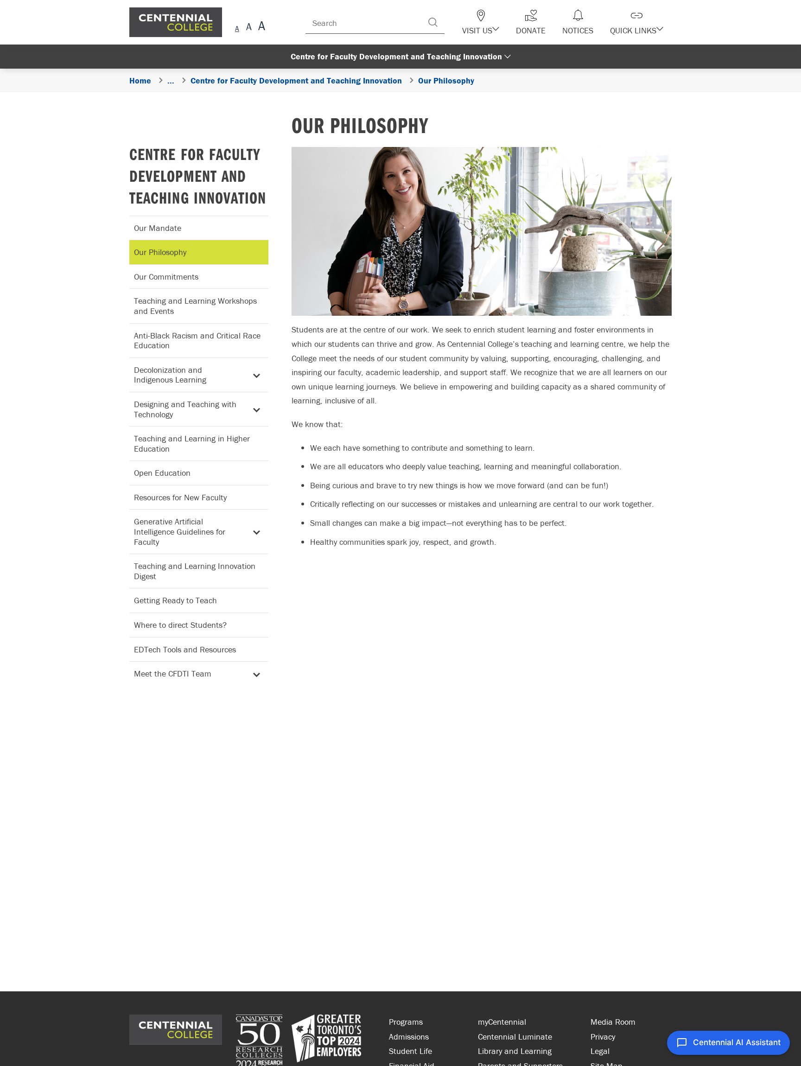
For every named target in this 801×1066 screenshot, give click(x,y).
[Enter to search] (451, 22)
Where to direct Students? (180, 624)
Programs (406, 1021)
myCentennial (502, 1021)
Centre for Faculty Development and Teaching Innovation (198, 175)
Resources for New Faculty (180, 497)
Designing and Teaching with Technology (185, 409)
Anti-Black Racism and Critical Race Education (197, 340)
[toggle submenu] (255, 374)
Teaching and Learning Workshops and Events (195, 305)
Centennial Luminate (515, 1036)
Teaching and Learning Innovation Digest (194, 571)
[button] (497, 22)
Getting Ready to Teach (175, 600)
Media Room (613, 1021)
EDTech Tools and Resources (185, 649)
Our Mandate (157, 228)
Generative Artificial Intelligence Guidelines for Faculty (179, 531)
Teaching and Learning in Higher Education (192, 443)
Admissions (409, 1036)
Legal (600, 1051)
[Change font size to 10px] (248, 27)
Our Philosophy (160, 252)
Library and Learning (515, 1051)
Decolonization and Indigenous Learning (170, 374)
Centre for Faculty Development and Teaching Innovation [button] (396, 56)
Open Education (162, 472)
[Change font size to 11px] (260, 27)
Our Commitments (166, 276)
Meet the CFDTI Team (172, 673)
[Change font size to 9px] (237, 27)
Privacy (603, 1036)
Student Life (410, 1051)
